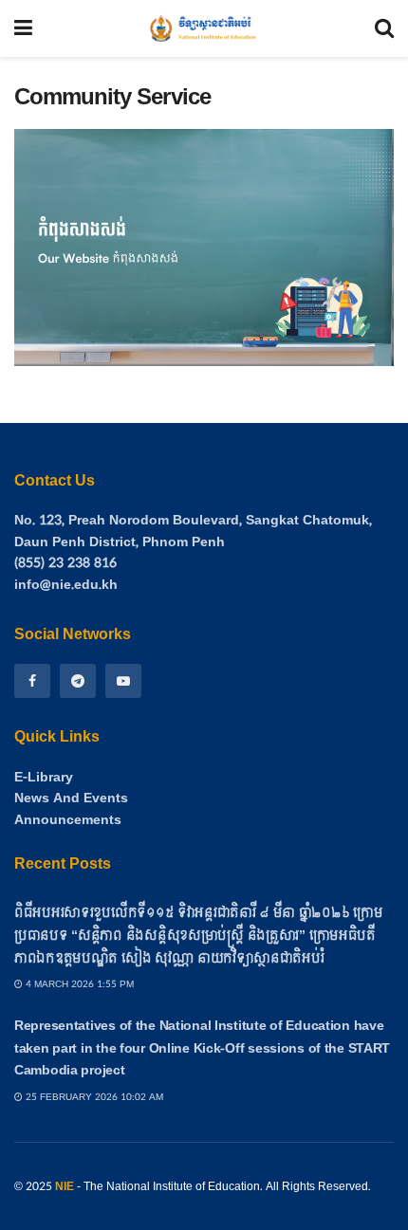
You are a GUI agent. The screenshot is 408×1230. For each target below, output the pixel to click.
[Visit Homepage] (203, 28)
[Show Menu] (23, 28)
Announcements (67, 820)
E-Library (43, 777)
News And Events (71, 798)
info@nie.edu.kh (66, 585)
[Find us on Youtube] (123, 681)
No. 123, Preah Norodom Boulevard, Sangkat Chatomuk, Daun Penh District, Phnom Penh (193, 530)
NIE (64, 1186)
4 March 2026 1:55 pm (78, 984)
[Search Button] (384, 28)
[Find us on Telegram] (78, 681)
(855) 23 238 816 (65, 563)
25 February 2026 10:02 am (93, 1097)
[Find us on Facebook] (32, 681)
